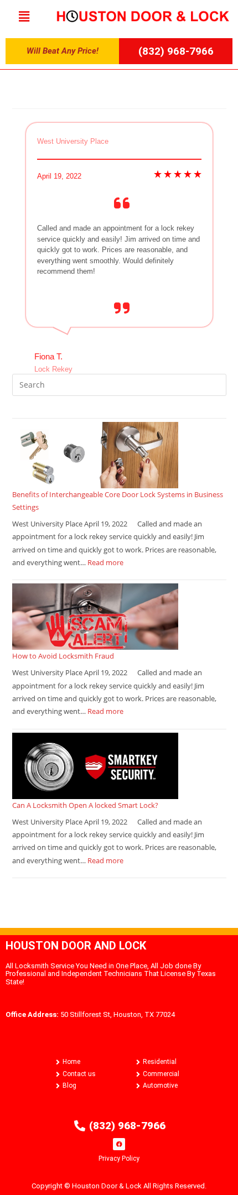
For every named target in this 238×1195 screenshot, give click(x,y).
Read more (105, 562)
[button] (23, 16)
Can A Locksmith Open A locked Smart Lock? (85, 805)
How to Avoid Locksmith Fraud (63, 656)
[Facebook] (119, 1144)
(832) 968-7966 (176, 51)
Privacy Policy (119, 1158)
